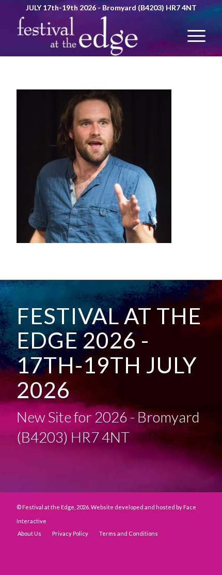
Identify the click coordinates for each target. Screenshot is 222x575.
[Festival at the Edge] (92, 35)
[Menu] (191, 35)
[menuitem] (191, 35)
